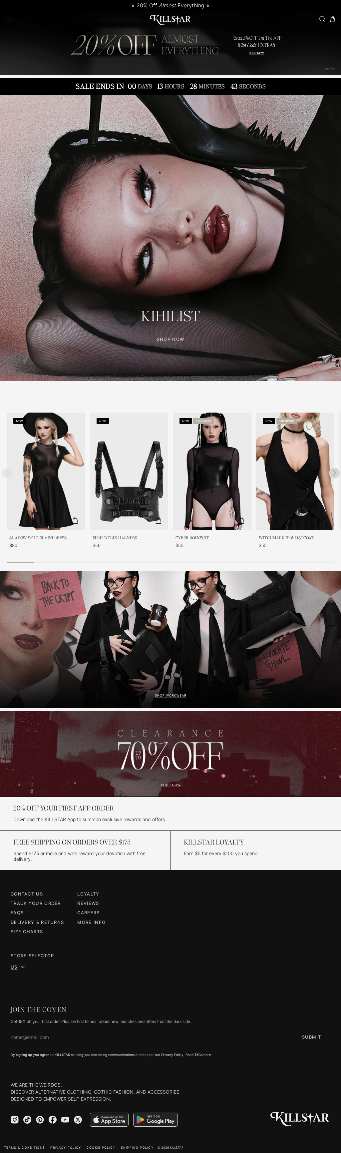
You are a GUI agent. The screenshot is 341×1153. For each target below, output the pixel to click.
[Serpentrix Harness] (129, 471)
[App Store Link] (109, 1120)
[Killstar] (300, 1119)
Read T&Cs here (198, 1055)
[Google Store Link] (155, 1120)
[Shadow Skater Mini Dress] (46, 471)
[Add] (75, 520)
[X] (78, 1120)
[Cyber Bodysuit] (212, 471)
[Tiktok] (27, 1120)
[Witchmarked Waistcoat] (295, 471)
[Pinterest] (40, 1120)
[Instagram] (15, 1120)
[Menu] (9, 19)
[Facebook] (53, 1120)
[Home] (170, 19)
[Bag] (332, 19)
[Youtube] (65, 1120)
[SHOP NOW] (170, 238)
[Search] (322, 19)
